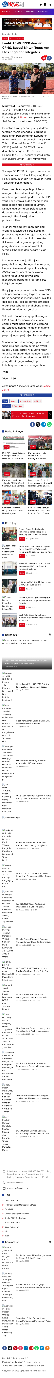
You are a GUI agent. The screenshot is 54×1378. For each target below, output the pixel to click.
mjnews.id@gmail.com (17, 1188)
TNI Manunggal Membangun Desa (20, 1205)
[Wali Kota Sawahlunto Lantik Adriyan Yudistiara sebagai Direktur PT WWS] (9, 620)
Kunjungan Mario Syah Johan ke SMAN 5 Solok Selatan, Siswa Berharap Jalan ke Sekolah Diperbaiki (13, 483)
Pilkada (8, 1231)
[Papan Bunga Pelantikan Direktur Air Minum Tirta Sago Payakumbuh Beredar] (9, 603)
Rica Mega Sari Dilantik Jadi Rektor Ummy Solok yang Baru (35, 583)
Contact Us (30, 1365)
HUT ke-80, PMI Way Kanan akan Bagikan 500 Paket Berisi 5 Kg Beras (33, 969)
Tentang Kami (19, 1358)
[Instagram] (20, 1348)
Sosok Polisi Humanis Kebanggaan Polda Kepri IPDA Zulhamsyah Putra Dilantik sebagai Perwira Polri (35, 549)
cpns (14, 401)
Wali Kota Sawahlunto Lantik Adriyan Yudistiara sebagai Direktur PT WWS (35, 618)
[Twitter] (38, 424)
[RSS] (47, 1348)
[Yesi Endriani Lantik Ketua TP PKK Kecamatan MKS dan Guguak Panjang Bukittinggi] (9, 569)
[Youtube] (31, 1348)
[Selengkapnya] (50, 634)
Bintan (24, 117)
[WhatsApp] (49, 424)
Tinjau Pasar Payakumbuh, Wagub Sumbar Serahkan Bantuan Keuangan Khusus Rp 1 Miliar (33, 1097)
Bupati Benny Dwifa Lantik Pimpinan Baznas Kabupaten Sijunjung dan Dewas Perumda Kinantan (33, 533)
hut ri (7, 1235)
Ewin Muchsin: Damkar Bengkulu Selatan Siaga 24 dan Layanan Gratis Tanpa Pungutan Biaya (33, 1132)
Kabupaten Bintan (16, 38)
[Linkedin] (26, 1348)
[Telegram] (43, 424)
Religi (6, 447)
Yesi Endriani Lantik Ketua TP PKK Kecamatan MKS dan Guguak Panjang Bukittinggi (34, 566)
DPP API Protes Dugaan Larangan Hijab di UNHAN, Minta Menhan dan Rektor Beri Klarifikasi (13, 456)
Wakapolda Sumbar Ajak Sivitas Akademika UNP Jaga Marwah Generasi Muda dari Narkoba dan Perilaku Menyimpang (31, 762)
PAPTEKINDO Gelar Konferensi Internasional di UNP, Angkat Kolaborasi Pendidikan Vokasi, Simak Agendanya (33, 905)
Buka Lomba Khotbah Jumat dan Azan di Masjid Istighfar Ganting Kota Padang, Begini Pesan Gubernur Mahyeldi (40, 483)
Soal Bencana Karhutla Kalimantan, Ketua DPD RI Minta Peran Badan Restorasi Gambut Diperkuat (39, 510)
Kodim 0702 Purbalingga (16, 1218)
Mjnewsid (5, 57)
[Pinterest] (15, 1348)
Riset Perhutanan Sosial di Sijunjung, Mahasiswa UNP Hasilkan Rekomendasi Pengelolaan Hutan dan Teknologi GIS (33, 722)
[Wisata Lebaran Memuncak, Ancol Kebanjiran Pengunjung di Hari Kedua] (8, 876)
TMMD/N (9, 1209)
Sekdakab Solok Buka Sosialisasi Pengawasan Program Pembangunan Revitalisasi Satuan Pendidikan (33, 1065)
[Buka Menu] (45, 4)
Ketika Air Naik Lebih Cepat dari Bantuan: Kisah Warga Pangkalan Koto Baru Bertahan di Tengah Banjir (33, 844)
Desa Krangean (12, 1227)
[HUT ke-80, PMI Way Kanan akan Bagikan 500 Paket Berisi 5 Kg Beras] (8, 971)
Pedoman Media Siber (12, 1362)
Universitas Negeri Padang (17, 1213)
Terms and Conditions (12, 1365)
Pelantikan (26, 401)
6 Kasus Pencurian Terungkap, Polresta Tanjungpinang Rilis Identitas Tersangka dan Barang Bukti (33, 1286)
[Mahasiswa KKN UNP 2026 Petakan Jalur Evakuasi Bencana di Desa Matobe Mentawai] (8, 687)
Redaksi (6, 1358)
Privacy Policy (32, 1362)
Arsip (41, 1365)
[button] (40, 4)
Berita (5, 38)
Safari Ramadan (12, 1222)
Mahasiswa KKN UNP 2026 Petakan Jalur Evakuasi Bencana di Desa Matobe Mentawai (32, 685)
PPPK (38, 401)
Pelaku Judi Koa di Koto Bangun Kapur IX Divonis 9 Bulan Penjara (33, 1256)
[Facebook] (32, 424)
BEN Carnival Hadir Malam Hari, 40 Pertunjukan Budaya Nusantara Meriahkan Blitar (38, 456)
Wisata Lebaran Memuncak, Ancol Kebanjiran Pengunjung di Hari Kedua (33, 874)
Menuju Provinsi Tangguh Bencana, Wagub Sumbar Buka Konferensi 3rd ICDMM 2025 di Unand (33, 940)
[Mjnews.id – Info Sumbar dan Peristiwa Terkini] (13, 4)
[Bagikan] (49, 58)
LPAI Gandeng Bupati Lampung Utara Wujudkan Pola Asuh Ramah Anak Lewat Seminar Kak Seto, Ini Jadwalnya (33, 1030)
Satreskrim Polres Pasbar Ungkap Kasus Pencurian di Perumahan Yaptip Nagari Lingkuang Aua (33, 1319)
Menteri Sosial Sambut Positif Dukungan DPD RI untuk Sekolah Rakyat (31, 996)
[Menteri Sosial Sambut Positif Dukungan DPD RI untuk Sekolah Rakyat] (8, 997)
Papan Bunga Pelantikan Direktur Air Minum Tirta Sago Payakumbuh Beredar (35, 600)
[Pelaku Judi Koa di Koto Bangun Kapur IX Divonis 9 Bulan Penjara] (8, 1258)
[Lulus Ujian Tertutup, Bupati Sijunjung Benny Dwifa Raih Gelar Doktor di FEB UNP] (8, 798)
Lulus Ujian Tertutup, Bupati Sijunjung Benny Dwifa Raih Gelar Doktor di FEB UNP (34, 797)
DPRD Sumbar (11, 1200)
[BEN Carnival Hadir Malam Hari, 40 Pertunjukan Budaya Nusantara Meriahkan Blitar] (40, 443)
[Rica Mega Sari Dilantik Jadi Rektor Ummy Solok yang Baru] (9, 586)
